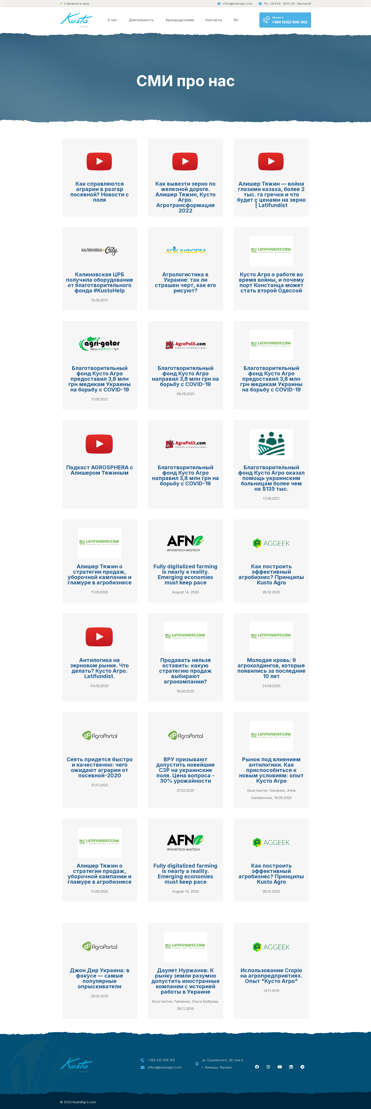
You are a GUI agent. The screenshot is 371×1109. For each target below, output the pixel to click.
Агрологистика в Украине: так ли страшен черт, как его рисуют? (185, 282)
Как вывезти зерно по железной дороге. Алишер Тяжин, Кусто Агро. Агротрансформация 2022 (185, 197)
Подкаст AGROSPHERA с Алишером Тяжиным (99, 470)
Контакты (213, 20)
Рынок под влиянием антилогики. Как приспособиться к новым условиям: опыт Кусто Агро (271, 770)
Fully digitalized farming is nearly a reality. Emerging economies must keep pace (185, 574)
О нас (112, 20)
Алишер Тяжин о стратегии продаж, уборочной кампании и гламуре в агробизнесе (99, 574)
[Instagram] (268, 1067)
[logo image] (76, 20)
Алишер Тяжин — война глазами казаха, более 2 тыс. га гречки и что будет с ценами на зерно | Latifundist (271, 194)
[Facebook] (257, 1067)
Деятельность (141, 20)
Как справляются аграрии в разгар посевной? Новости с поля (99, 192)
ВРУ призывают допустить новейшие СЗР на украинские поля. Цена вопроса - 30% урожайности (185, 770)
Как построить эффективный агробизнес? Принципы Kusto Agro (271, 574)
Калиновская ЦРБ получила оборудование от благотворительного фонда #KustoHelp (99, 282)
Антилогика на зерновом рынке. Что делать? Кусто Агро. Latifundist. (99, 668)
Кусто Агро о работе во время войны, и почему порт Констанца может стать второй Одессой (271, 282)
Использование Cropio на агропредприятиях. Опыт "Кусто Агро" (271, 975)
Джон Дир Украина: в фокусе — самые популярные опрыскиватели (99, 978)
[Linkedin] (291, 1067)
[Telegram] (302, 1067)
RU (236, 20)
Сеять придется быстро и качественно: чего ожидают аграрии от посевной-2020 (100, 767)
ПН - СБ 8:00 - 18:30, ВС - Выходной (287, 3)
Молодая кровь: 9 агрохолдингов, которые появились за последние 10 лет (271, 668)
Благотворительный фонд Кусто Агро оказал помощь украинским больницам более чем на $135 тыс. (271, 478)
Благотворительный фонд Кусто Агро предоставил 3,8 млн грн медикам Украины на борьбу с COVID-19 (99, 379)
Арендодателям (180, 20)
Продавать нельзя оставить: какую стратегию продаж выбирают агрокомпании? (185, 671)
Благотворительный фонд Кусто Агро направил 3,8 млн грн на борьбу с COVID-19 (185, 376)
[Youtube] (280, 1067)
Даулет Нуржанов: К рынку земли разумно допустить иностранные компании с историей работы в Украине (185, 981)
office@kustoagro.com (237, 3)
